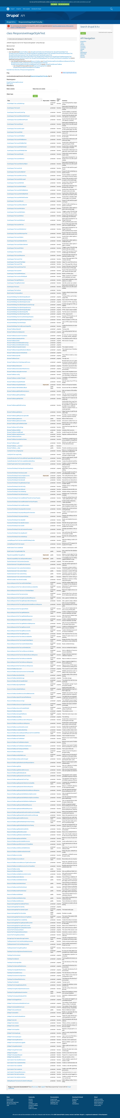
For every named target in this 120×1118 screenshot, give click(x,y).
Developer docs (54, 1102)
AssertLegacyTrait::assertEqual (15, 124)
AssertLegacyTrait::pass (13, 286)
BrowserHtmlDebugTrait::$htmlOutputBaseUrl (18, 296)
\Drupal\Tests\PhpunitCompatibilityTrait (60, 58)
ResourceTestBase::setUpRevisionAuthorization (19, 874)
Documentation (54, 1097)
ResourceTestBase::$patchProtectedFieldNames (19, 697)
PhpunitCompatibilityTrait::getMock (16, 555)
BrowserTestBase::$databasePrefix (16, 338)
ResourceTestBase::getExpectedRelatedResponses (19, 808)
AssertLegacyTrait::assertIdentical (15, 158)
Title (24, 100)
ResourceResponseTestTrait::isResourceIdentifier (19, 636)
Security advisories (11, 1103)
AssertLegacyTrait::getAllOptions (15, 280)
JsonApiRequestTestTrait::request (15, 544)
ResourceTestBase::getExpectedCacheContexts (19, 775)
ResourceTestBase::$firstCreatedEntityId (17, 681)
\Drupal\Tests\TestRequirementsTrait (61, 56)
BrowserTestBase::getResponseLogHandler (18, 415)
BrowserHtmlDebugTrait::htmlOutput (16, 322)
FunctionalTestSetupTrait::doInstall (16, 480)
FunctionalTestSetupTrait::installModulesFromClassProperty (22, 501)
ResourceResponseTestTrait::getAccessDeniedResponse (21, 598)
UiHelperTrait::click (12, 1020)
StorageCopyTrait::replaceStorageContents (18, 938)
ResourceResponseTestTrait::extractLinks (17, 594)
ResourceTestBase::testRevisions (15, 901)
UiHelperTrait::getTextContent (14, 1049)
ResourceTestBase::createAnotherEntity (17, 730)
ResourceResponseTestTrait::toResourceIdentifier (19, 658)
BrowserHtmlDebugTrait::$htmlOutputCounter (18, 301)
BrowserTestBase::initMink (13, 430)
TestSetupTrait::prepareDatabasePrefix (17, 996)
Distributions (75, 1103)
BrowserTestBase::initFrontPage (15, 427)
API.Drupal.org (54, 1103)
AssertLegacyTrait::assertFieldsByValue (17, 150)
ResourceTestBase (35, 61)
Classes (82, 44)
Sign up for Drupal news (13, 1102)
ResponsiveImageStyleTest (40, 66)
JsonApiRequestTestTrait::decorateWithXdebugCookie (21, 540)
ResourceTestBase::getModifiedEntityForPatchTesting (20, 821)
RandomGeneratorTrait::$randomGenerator (18, 561)
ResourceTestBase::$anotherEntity (15, 675)
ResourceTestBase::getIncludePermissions (17, 818)
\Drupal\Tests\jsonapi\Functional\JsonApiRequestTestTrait (26, 64)
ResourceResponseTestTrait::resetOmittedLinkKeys (20, 643)
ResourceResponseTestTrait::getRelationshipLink (19, 619)
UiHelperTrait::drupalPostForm (14, 1039)
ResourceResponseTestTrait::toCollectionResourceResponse (22, 654)
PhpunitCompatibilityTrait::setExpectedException (19, 558)
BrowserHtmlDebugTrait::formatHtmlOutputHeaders (20, 316)
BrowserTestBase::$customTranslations (17, 335)
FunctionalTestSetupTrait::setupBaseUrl (17, 533)
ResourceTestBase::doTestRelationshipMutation (19, 745)
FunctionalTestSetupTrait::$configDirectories (18, 475)
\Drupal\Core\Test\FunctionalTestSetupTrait (42, 52)
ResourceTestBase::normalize (14, 855)
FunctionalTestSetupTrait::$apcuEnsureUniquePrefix (20, 468)
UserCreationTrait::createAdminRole (16, 1062)
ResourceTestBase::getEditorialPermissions (18, 770)
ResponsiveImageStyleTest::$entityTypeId (17, 909)
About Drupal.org (98, 1102)
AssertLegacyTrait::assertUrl (14, 270)
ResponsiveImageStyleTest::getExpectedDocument (19, 922)
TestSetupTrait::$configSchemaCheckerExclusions (19, 951)
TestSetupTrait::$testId (13, 982)
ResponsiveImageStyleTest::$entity (15, 906)
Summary (64, 100)
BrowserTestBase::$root (13, 358)
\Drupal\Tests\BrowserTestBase (54, 64)
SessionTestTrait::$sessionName (15, 929)
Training (31, 1100)
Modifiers (53, 100)
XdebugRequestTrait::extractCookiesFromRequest (19, 1080)
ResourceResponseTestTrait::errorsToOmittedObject (20, 590)
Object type (10, 94)
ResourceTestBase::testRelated (15, 894)
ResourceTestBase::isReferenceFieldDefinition (18, 847)
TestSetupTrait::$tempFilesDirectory (16, 979)
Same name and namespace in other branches (20, 39)
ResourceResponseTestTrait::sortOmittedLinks (19, 647)
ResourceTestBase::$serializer (14, 711)
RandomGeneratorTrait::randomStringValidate (19, 576)
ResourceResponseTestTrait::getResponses (18, 633)
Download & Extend (77, 1097)
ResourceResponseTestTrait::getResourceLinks (19, 630)
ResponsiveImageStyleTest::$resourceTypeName (19, 917)
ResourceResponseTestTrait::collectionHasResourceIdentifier (22, 587)
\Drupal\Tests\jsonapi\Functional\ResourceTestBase (26, 67)
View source (10, 83)
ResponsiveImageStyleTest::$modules (16, 913)
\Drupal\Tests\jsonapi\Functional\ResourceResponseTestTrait (59, 61)
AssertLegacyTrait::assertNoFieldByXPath (17, 193)
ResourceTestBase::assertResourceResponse (18, 723)
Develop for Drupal (36, 8)
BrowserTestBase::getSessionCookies (16, 420)
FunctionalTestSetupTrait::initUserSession (17, 494)
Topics (82, 43)
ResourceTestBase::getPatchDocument (17, 831)
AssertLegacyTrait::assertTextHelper (16, 262)
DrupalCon (31, 1107)
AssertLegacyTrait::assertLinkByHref (16, 172)
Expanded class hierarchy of (20, 69)
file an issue (35, 1086)
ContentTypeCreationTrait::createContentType (19, 464)
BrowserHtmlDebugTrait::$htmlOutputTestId (18, 314)
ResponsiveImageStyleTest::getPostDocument (18, 925)
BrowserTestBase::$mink (13, 340)
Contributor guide (33, 1103)
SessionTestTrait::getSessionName (16, 934)
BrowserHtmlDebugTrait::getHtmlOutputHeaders (19, 319)
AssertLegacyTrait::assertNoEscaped (16, 179)
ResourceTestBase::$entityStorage (15, 678)
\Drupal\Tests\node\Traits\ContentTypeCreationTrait (22, 56)
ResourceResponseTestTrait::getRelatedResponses (20, 616)
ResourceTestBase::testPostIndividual (16, 890)
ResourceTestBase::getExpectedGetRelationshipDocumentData (23, 797)
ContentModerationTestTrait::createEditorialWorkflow (21, 461)
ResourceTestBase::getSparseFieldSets (16, 838)
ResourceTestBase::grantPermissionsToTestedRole (20, 844)
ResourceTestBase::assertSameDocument (17, 727)
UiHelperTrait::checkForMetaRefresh (16, 1016)
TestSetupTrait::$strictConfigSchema (16, 975)
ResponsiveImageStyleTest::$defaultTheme (18, 903)
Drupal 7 (13, 8)
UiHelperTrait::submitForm (13, 1057)
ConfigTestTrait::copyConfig (14, 454)
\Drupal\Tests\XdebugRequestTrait (41, 58)
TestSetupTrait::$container (13, 955)
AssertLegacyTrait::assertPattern (15, 248)
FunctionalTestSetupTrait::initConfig (16, 486)
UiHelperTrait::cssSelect (13, 1025)
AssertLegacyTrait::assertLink (14, 168)
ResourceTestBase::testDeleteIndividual (17, 879)
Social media (10, 1100)
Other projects (26, 8)
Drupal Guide (53, 1099)
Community (32, 1097)
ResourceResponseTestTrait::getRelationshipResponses (21, 623)
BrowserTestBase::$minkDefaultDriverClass (18, 344)
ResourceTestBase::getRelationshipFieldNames (19, 834)
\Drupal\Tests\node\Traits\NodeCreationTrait (40, 55)
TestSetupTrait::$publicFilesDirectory (16, 969)
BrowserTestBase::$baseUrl (14, 329)
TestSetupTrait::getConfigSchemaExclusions (18, 988)
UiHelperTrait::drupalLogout (14, 1036)
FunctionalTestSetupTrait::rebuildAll (16, 520)
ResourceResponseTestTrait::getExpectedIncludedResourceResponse (24, 604)
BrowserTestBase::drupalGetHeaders (16, 384)
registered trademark (92, 1114)
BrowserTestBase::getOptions (14, 412)
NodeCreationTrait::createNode (15, 547)
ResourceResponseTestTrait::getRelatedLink (18, 612)
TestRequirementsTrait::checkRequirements (18, 944)
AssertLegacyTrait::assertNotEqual (16, 220)
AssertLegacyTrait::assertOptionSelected (17, 244)
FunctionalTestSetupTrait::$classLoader (17, 472)
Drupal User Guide (55, 1100)
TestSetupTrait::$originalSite (14, 962)
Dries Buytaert (103, 1114)
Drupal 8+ (18, 8)
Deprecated (83, 53)
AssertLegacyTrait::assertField (14, 132)
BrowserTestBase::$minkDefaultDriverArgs (17, 342)
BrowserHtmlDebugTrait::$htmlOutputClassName (19, 299)
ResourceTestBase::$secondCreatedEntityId (18, 708)
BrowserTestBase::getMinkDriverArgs (16, 405)
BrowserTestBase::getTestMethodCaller (17, 423)
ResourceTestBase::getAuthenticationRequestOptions (20, 762)
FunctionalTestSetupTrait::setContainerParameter (19, 529)
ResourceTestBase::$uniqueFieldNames (17, 714)
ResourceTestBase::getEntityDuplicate (16, 772)
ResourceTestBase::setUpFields (15, 871)
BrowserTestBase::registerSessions (16, 434)
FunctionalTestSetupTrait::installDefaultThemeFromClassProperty (23, 498)
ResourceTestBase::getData (14, 766)
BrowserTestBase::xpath (13, 443)
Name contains (11, 88)
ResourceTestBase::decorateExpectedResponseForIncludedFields (23, 732)
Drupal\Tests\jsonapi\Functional (15, 82)
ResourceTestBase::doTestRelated (15, 738)
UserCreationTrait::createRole (14, 1065)
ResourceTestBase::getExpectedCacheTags (18, 779)
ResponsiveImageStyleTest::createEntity (17, 919)
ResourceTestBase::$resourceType (15, 700)
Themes (74, 1102)
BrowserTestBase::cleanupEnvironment (17, 371)
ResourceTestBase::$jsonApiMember (16, 684)
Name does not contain (39, 88)
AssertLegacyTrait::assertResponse (16, 255)
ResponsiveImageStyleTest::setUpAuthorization (19, 927)
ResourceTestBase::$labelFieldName (16, 689)
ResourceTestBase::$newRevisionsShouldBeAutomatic (20, 693)
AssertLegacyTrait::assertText (14, 259)
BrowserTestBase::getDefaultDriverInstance (18, 391)
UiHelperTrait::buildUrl (12, 1012)
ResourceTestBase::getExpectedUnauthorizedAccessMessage (22, 815)
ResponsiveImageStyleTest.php (30, 22)
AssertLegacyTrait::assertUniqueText (16, 267)
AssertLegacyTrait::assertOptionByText (17, 240)
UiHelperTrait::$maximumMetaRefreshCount (18, 1003)
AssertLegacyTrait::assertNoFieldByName (17, 190)
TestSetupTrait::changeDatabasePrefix (16, 985)
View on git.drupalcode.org (69, 72)
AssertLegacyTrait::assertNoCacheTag (16, 175)
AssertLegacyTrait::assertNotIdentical (16, 229)
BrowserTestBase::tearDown (14, 436)
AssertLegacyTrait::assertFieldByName (16, 139)
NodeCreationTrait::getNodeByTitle (16, 551)
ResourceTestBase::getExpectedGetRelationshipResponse (21, 801)
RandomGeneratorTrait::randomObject (17, 571)
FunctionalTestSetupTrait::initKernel (16, 489)
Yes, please (54, 4)
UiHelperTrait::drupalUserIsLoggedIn (16, 1042)
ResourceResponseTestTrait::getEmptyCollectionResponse (22, 600)
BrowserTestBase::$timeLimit (14, 365)
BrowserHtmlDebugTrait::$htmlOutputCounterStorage (20, 304)
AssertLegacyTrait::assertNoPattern (16, 212)
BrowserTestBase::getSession (14, 418)
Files (81, 50)
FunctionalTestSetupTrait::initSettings (16, 491)
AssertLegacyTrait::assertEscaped (15, 128)
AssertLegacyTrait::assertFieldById (16, 135)
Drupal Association (99, 1100)
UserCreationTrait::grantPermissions (16, 1072)
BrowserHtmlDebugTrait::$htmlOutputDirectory (19, 307)
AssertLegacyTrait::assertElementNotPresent (18, 116)
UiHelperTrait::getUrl (12, 1052)
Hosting (30, 1102)
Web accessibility (98, 1099)
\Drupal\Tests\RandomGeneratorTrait (18, 55)
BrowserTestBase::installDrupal (15, 432)
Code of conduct (33, 1108)
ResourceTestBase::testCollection (15, 877)
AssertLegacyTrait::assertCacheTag (16, 112)
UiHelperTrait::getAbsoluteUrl (14, 1046)
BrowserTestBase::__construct (14, 445)
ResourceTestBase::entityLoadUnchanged (17, 759)
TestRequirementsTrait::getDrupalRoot (17, 947)
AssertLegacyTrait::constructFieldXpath (17, 276)
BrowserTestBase (23, 52)
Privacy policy (97, 1105)
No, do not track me (64, 4)
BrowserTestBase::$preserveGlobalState (17, 352)
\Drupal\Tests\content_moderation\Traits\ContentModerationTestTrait (29, 62)
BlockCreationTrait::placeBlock (15, 293)
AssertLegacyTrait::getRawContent (16, 283)
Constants (83, 47)
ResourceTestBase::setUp (13, 869)
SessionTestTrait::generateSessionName (17, 932)
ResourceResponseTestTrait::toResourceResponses (20, 665)
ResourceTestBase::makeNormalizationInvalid (18, 851)
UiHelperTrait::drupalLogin (13, 1033)
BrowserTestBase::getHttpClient (15, 398)
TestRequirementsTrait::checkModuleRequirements (20, 941)
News (8, 1097)
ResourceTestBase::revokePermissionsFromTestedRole (21, 866)
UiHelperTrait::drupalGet (13, 1029)
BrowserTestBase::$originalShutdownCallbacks (19, 349)
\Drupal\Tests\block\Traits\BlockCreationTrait (38, 53)
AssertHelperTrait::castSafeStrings (15, 103)
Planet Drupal (10, 1099)
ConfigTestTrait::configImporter (15, 450)
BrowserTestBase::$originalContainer (16, 347)
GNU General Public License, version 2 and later (66, 1114)
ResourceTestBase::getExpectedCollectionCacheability (20, 783)
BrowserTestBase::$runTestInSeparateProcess (18, 362)
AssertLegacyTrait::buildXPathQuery (16, 273)
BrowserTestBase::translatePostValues (17, 439)
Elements (82, 57)
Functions (82, 46)
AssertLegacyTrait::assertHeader (15, 154)
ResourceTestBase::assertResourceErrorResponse (19, 719)
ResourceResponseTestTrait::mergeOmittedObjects (20, 640)
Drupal (82, 1114)
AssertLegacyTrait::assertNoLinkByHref (17, 204)
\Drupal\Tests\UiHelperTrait (61, 52)
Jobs (8, 1105)
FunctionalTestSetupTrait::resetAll (15, 525)
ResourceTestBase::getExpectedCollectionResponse (20, 786)
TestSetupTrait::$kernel (13, 958)
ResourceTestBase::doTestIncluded (16, 735)
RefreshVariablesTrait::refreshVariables (17, 579)
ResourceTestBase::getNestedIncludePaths (18, 829)
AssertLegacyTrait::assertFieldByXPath (17, 143)
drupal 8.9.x (11, 22)
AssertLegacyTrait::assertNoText (15, 224)
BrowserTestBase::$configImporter (16, 332)
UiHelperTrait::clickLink (13, 1023)
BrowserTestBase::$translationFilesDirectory (18, 368)
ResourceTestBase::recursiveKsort (15, 858)
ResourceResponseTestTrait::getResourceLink (18, 627)
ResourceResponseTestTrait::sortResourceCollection (20, 651)
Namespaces (83, 52)
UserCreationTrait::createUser (14, 1069)
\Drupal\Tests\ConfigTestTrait (44, 56)
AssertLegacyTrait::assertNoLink (15, 201)
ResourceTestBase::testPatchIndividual (17, 887)
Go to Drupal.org (8, 9)
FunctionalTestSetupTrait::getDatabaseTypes (18, 482)
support (43, 1086)
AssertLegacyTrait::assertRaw (14, 251)
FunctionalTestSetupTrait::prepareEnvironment (19, 509)
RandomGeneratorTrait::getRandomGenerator (18, 564)
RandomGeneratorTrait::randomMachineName (19, 568)
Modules (74, 1100)
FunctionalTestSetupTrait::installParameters (18, 505)
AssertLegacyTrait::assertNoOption (16, 208)
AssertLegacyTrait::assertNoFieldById (16, 186)
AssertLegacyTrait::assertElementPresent (17, 119)
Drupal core (75, 1099)
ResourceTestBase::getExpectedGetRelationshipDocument (21, 794)
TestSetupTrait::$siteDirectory (14, 972)
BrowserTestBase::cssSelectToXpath (16, 378)
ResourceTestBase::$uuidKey (14, 716)
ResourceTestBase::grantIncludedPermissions (18, 841)
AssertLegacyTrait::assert (13, 108)
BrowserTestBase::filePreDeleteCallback (17, 387)
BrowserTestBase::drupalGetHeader (16, 381)
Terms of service (98, 1103)
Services (82, 55)
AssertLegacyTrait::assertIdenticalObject (17, 163)
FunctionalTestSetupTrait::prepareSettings (17, 516)
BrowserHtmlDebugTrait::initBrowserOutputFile (19, 326)
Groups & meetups (33, 1105)
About (96, 1097)
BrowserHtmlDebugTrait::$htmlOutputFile (17, 311)
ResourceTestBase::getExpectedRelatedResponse (19, 805)
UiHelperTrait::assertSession (14, 1009)
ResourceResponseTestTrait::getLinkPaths (17, 608)
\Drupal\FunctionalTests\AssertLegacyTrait (61, 53)
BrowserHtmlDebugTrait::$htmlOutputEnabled (18, 309)
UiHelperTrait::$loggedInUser (14, 999)
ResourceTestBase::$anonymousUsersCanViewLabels (20, 671)
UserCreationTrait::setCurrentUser (15, 1074)
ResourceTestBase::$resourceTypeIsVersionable (19, 704)
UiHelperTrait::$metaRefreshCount (15, 1007)
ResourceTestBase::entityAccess (15, 751)
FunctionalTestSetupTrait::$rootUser (16, 477)
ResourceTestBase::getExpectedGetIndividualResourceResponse (23, 790)
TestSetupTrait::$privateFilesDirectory (16, 966)
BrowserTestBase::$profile (13, 355)
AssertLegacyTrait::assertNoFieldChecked (17, 197)
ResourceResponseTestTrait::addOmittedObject (19, 583)
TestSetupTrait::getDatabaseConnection (17, 992)
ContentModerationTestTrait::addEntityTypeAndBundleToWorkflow (24, 458)
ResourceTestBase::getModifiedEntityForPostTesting (20, 825)
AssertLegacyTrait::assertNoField (15, 182)
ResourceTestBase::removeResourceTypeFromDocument (21, 862)
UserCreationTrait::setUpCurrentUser (16, 1077)
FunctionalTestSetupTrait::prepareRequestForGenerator (21, 512)
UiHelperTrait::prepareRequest (14, 1054)
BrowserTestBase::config (13, 374)
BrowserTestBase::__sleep (13, 448)
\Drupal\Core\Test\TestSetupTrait (17, 53)
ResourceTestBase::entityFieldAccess (16, 755)
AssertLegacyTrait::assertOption (15, 237)
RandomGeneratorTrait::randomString (16, 573)
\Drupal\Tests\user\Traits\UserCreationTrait (20, 58)
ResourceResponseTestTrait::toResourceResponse (19, 662)
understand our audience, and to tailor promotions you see (75, 2)
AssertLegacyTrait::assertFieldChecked (17, 146)
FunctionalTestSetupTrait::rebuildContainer (18, 522)
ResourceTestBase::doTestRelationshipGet (18, 742)
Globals (82, 49)
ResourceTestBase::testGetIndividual (16, 883)
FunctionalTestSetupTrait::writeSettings (17, 536)
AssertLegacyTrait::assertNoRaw (15, 215)
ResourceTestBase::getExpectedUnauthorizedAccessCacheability (23, 812)
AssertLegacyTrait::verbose (14, 290)
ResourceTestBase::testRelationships (16, 898)
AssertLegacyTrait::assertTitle (14, 264)
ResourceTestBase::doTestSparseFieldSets (17, 748)
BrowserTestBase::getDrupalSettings (16, 394)
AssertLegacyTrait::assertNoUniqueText (17, 233)
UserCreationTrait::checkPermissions (16, 1059)
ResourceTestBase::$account (14, 668)
